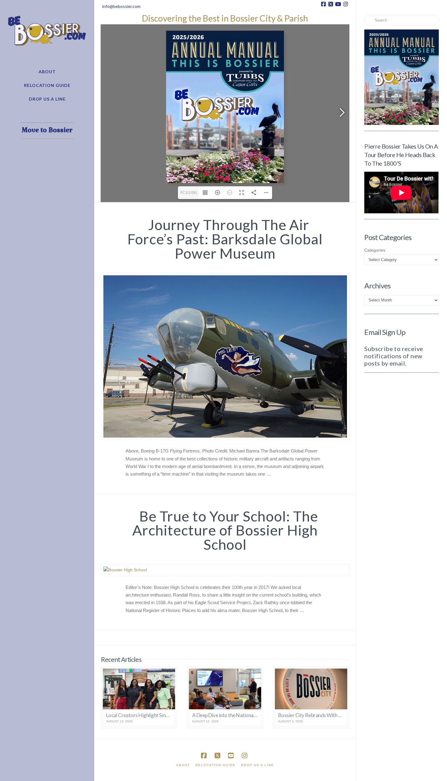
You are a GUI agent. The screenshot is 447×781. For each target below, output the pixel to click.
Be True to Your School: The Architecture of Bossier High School (225, 530)
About (183, 765)
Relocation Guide (216, 765)
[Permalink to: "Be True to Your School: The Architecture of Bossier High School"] (225, 570)
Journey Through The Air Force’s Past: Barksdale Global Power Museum (224, 239)
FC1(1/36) (188, 193)
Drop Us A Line (257, 765)
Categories (374, 250)
